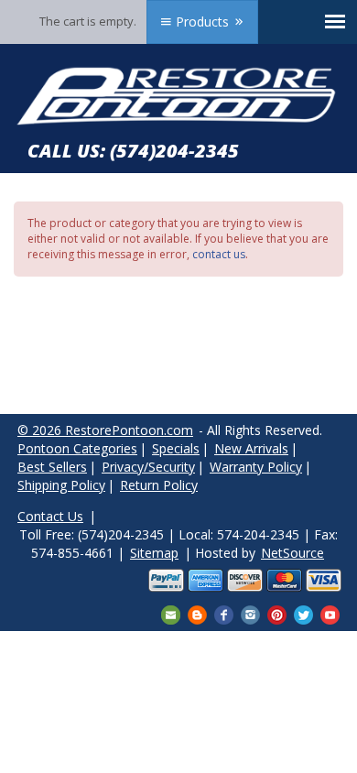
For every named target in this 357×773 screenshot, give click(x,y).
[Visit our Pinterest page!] (276, 614)
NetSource (292, 552)
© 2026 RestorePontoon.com (105, 430)
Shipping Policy (61, 485)
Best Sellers (52, 466)
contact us (218, 254)
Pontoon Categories (77, 448)
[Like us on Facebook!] (223, 614)
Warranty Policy (256, 466)
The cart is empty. (87, 21)
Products (202, 21)
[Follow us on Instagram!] (250, 614)
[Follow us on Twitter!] (303, 614)
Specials (176, 448)
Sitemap (154, 552)
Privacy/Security (148, 466)
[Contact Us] (170, 614)
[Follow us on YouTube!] (330, 614)
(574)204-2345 (174, 150)
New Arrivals (251, 448)
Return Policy (159, 485)
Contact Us (50, 516)
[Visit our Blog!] (197, 614)
